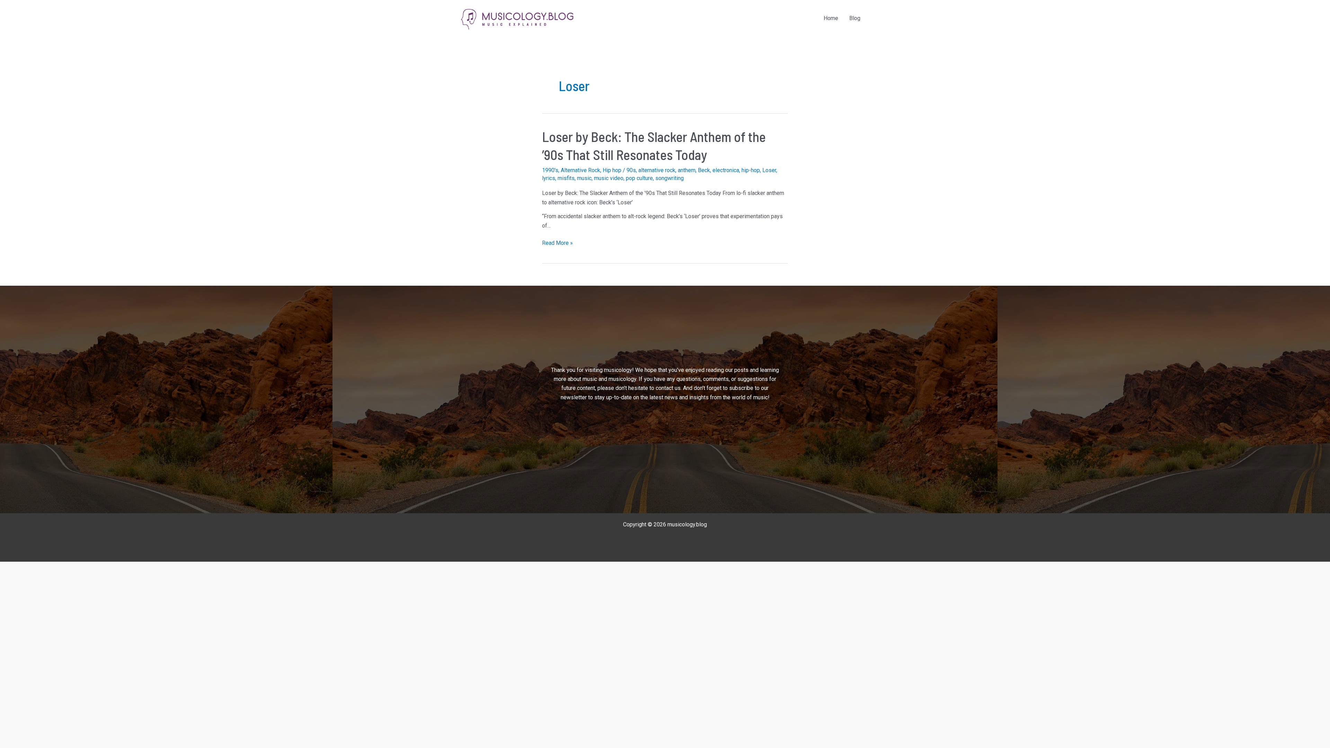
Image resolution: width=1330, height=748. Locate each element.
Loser (769, 170)
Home (831, 18)
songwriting (669, 178)
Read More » (557, 243)
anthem (686, 170)
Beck (704, 170)
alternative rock (656, 170)
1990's (550, 170)
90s (631, 170)
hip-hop (751, 170)
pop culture (639, 178)
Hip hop (612, 170)
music (584, 178)
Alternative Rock (580, 170)
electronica (725, 170)
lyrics (548, 178)
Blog (854, 18)
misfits (566, 178)
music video (608, 178)
